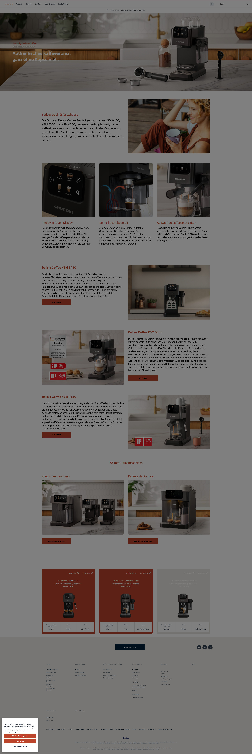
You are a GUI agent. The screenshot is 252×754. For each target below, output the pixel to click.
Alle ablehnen (20, 741)
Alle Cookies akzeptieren (20, 736)
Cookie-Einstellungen (20, 746)
